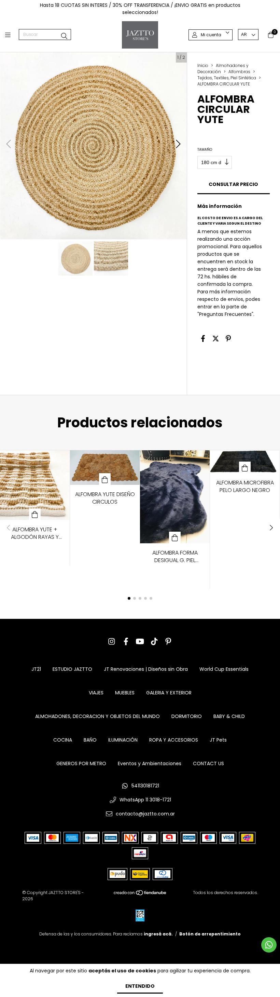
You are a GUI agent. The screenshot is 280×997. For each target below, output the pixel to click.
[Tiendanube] (140, 894)
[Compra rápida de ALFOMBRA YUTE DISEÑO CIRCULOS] (105, 479)
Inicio (202, 65)
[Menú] (12, 34)
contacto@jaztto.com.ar (145, 813)
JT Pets (218, 739)
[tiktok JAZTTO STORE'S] (154, 642)
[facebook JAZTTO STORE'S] (126, 642)
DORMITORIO (186, 716)
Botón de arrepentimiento (210, 934)
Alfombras (239, 72)
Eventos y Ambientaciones (149, 763)
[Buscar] (64, 36)
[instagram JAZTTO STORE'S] (111, 642)
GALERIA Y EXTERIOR (169, 692)
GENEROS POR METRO (81, 763)
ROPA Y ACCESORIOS (173, 739)
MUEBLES (125, 692)
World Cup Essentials (224, 669)
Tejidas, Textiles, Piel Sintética (226, 78)
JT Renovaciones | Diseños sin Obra (146, 669)
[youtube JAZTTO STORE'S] (140, 642)
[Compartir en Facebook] (203, 339)
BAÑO (90, 739)
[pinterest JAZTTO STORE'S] (168, 642)
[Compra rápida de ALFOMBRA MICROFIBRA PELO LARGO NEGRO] (245, 467)
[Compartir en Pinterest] (228, 339)
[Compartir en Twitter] (215, 339)
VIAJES (96, 692)
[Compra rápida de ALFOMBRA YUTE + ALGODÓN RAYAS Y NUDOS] (35, 514)
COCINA (62, 739)
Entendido (140, 986)
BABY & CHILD (229, 716)
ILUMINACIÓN (123, 739)
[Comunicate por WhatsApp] (269, 945)
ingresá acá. (158, 934)
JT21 (36, 669)
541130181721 (145, 785)
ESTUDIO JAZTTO (72, 669)
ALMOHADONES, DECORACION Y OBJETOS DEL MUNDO (97, 716)
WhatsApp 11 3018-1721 (145, 799)
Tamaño (204, 149)
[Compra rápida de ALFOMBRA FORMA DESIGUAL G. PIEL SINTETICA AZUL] (175, 537)
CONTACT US (208, 763)
